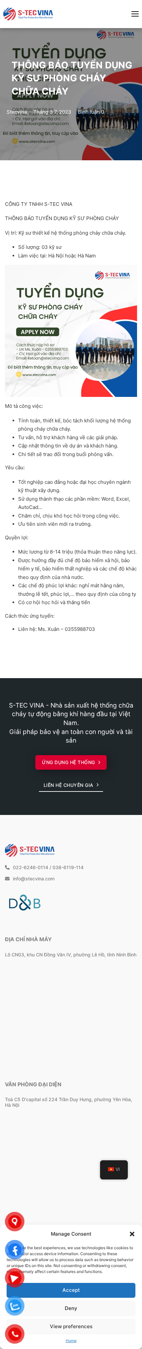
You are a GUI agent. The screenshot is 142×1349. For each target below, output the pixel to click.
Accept (71, 1290)
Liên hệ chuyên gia (68, 785)
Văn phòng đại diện (33, 1084)
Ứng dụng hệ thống (68, 762)
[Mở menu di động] (135, 14)
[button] (132, 1234)
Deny (71, 1308)
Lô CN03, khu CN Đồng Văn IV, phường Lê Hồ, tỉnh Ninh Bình (70, 954)
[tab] (51, 739)
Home (71, 1340)
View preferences (71, 1326)
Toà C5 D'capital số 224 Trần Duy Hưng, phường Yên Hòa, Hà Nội (68, 1102)
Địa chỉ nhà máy (28, 939)
